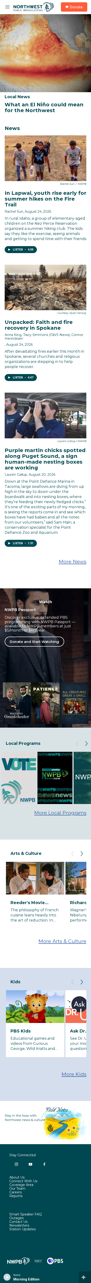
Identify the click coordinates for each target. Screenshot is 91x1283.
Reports (15, 1196)
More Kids (74, 1074)
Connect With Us (23, 1181)
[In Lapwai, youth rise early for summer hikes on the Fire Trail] (45, 158)
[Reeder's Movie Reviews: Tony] (35, 878)
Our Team (17, 1189)
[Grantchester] (17, 703)
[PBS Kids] (35, 1006)
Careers (15, 1192)
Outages (16, 1218)
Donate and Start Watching (34, 641)
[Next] (86, 743)
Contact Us (18, 1222)
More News (72, 561)
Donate (76, 7)
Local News (17, 96)
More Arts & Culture (62, 941)
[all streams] (85, 1277)
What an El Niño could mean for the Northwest (44, 107)
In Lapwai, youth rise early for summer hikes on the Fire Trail (45, 199)
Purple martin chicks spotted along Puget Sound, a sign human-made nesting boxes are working (45, 459)
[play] (7, 1277)
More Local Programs (60, 813)
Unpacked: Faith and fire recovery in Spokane (39, 325)
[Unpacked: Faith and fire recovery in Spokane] (45, 287)
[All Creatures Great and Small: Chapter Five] (74, 703)
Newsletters (19, 1226)
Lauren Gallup (16, 474)
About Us (16, 1177)
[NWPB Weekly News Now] (54, 778)
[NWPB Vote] (18, 778)
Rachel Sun (14, 211)
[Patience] (45, 703)
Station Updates (22, 1229)
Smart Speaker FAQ (25, 1214)
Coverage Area (21, 1185)
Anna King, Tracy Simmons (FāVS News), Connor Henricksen (44, 337)
